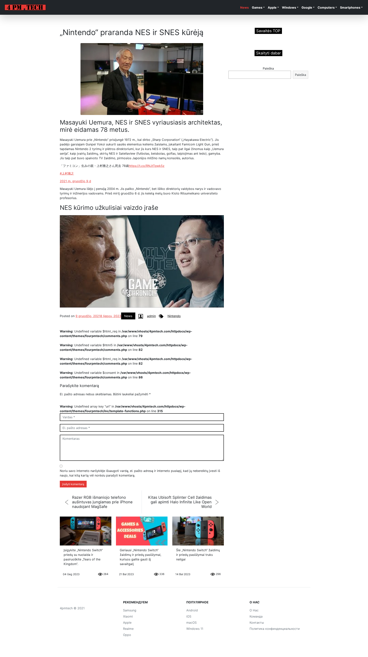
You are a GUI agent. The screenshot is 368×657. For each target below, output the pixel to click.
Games (257, 7)
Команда (256, 616)
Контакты (257, 622)
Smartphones (350, 7)
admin (151, 316)
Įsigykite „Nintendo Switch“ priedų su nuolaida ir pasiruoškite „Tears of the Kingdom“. (83, 557)
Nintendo (174, 316)
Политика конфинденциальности (275, 629)
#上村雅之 (67, 173)
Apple (272, 7)
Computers (326, 7)
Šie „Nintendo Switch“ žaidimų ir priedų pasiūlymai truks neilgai (198, 554)
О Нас (254, 610)
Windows (289, 7)
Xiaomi (128, 616)
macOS (191, 622)
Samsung (129, 610)
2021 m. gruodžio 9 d (75, 181)
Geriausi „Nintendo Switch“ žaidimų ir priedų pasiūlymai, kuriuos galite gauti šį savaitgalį (140, 557)
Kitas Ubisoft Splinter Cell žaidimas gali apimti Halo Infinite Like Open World (180, 502)
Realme (128, 629)
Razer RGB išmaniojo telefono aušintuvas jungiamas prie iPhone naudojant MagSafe (102, 502)
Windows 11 (194, 629)
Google (306, 7)
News (244, 7)
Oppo (127, 635)
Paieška (268, 68)
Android (192, 610)
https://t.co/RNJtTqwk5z (146, 166)
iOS (188, 616)
